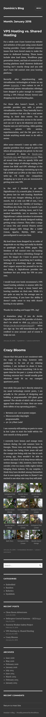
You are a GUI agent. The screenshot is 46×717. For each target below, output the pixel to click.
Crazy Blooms (15, 350)
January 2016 (11, 667)
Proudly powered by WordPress (28, 713)
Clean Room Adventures (16, 612)
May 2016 (10, 661)
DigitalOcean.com (29, 157)
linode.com (37, 154)
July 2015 (10, 670)
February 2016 (12, 664)
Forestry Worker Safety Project (19, 625)
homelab (15, 85)
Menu (38, 8)
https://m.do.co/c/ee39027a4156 (18, 325)
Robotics (10, 591)
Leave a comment (33, 341)
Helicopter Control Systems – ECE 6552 (23, 618)
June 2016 (10, 658)
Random (30, 550)
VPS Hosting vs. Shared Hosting (20, 631)
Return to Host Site (12, 706)
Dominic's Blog (14, 8)
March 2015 (11, 677)
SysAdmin (21, 341)
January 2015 (11, 683)
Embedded (22, 550)
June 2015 (10, 673)
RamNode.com (10, 157)
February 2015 (12, 680)
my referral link (34, 322)
